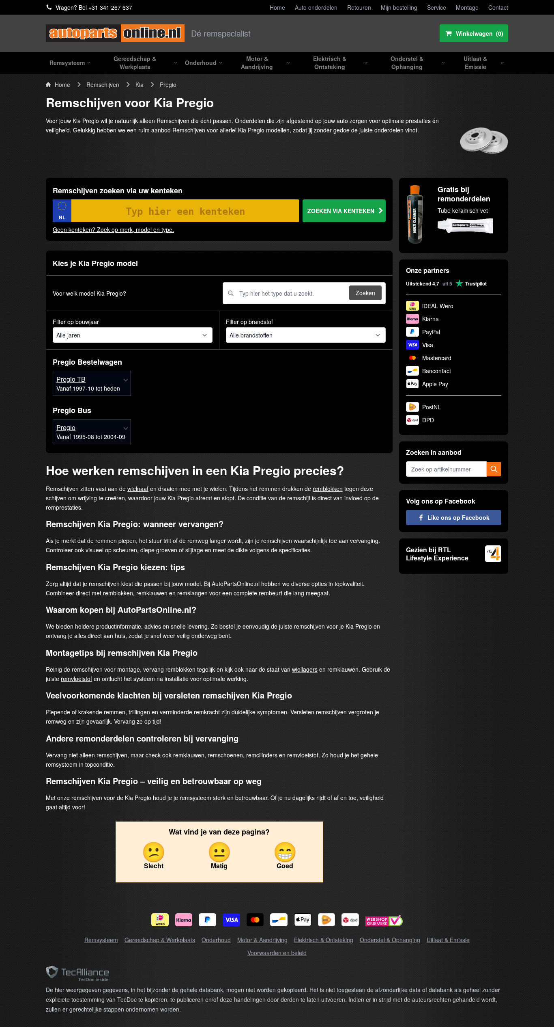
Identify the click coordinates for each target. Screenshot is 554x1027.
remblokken (328, 488)
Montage (467, 7)
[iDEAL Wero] (160, 919)
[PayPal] (207, 919)
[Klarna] (184, 919)
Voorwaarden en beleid (277, 953)
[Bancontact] (279, 919)
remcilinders (261, 755)
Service (436, 7)
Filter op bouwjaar (76, 322)
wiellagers (305, 669)
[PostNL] (326, 919)
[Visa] (231, 919)
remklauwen (151, 593)
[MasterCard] (255, 919)
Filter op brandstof (249, 322)
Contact (498, 7)
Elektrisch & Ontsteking (323, 940)
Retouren (359, 7)
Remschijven (102, 84)
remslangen (192, 593)
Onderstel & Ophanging (390, 940)
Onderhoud (216, 940)
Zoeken (365, 293)
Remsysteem (101, 940)
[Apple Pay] (302, 919)
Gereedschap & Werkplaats (160, 940)
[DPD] (350, 919)
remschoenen (225, 755)
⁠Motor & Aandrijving (262, 940)
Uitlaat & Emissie (448, 940)
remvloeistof (76, 679)
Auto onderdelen (316, 7)
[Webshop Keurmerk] (384, 921)
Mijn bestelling (399, 7)
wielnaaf (137, 488)
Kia (139, 84)
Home (277, 7)
